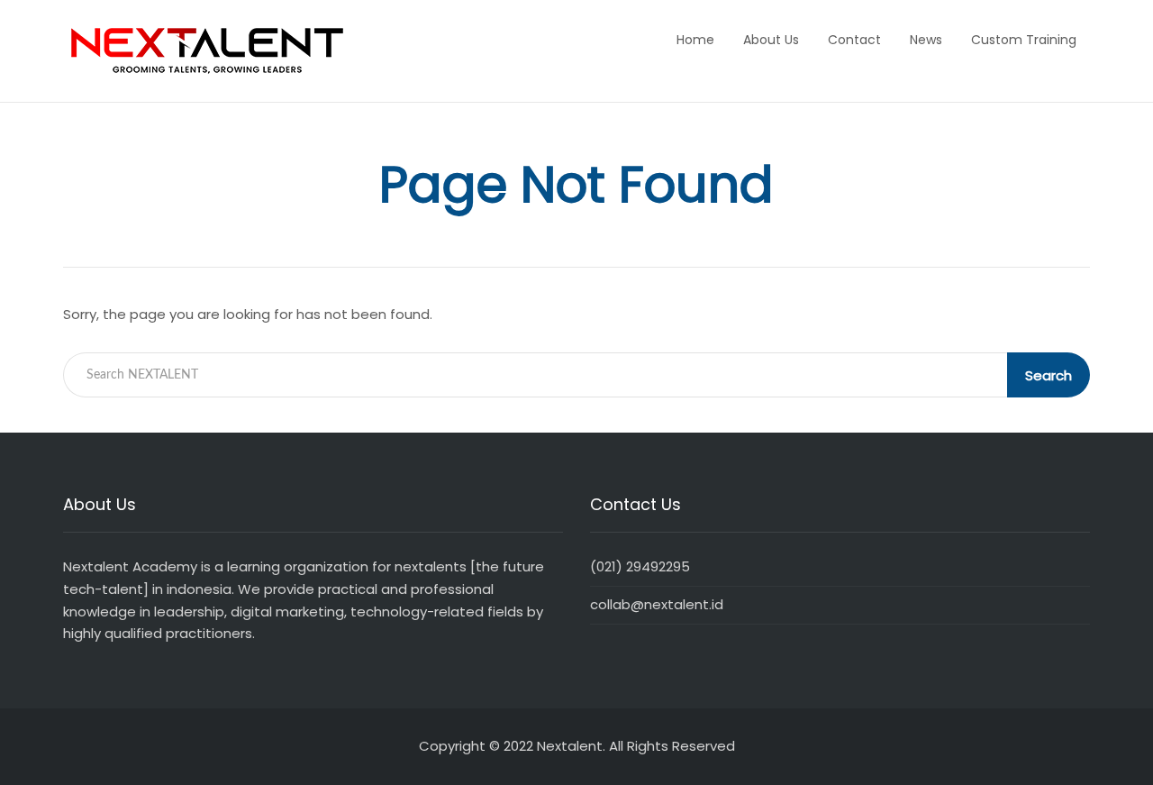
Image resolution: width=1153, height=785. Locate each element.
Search (1048, 375)
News (926, 40)
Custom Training (1023, 40)
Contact (854, 40)
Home (695, 40)
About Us (771, 40)
